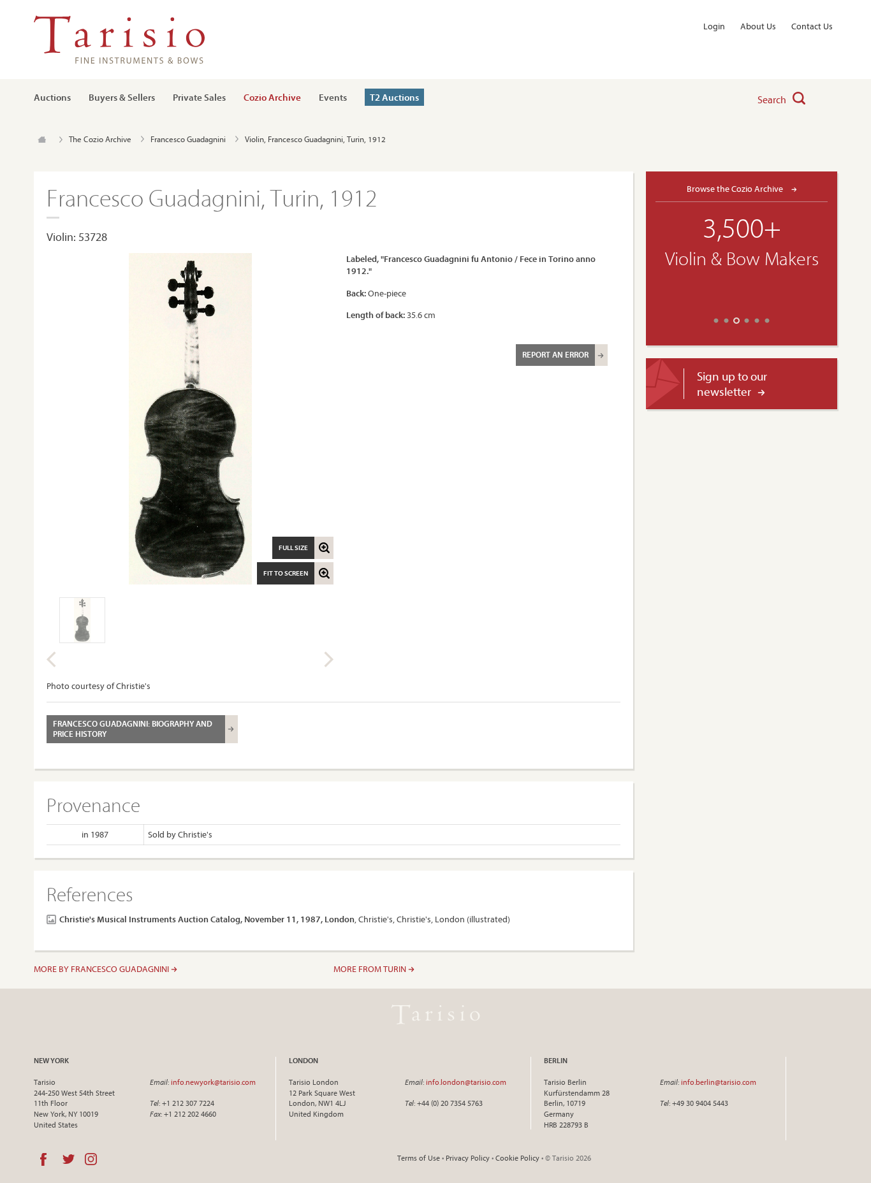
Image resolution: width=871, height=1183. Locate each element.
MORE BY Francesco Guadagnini (102, 969)
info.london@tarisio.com (466, 1082)
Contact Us (812, 26)
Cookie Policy (517, 1158)
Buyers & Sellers (122, 97)
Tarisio (435, 1015)
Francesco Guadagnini (188, 139)
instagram (91, 1159)
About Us (758, 26)
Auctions (52, 97)
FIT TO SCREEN (285, 573)
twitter (68, 1159)
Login (714, 26)
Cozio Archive (272, 97)
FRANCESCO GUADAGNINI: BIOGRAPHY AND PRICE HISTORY (132, 728)
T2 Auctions (394, 97)
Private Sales (199, 97)
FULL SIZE (293, 547)
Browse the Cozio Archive (736, 188)
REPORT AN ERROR (555, 354)
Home (42, 139)
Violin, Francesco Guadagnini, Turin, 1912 (315, 139)
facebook (43, 1159)
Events (333, 97)
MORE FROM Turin (370, 969)
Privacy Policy (468, 1158)
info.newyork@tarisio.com (213, 1082)
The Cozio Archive (100, 139)
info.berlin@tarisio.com (718, 1082)
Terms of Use (418, 1158)
